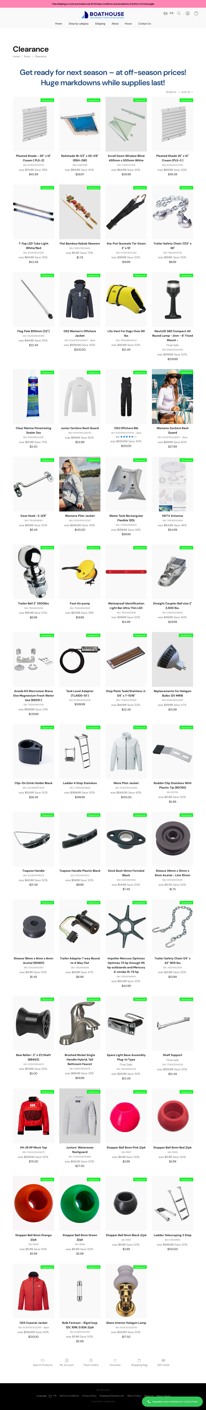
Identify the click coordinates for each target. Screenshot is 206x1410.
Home (58, 23)
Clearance (40, 56)
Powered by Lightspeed (103, 1401)
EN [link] (50, 1396)
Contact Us (144, 23)
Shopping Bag (139, 1365)
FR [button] (171, 13)
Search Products (42, 1365)
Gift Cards (163, 1365)
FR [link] (54, 1396)
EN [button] (166, 13)
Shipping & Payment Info (112, 1396)
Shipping (100, 23)
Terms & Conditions (69, 1396)
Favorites (115, 1365)
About (115, 23)
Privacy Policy (89, 1396)
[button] (172, 1402)
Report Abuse (163, 1396)
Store (27, 56)
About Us (148, 1396)
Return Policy (134, 1396)
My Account (67, 1365)
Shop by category (79, 23)
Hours (128, 23)
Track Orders (91, 1365)
